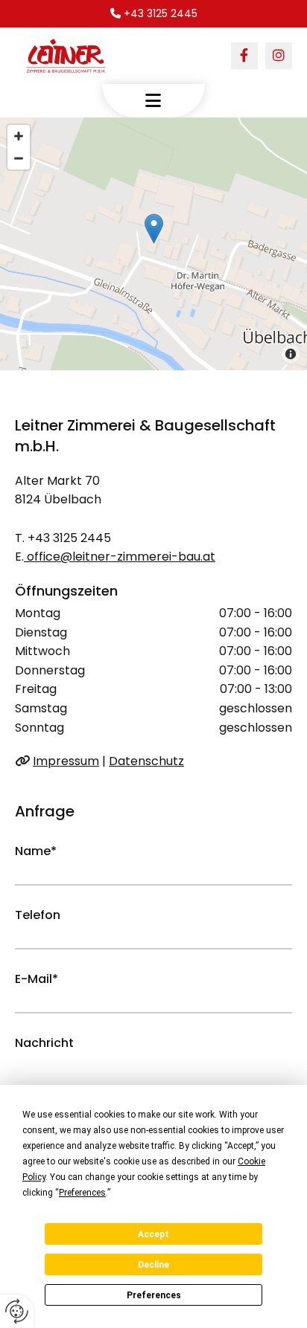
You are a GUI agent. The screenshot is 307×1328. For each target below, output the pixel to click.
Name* (36, 851)
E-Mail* (36, 979)
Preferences (154, 1295)
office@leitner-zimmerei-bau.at (119, 556)
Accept (153, 1234)
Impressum (66, 761)
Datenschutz (146, 761)
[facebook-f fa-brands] (244, 55)
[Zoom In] (18, 136)
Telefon (37, 915)
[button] (153, 100)
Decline (153, 1265)
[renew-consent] (17, 1311)
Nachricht (44, 1043)
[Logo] (70, 56)
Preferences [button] (82, 1192)
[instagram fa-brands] (278, 55)
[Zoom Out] (18, 158)
